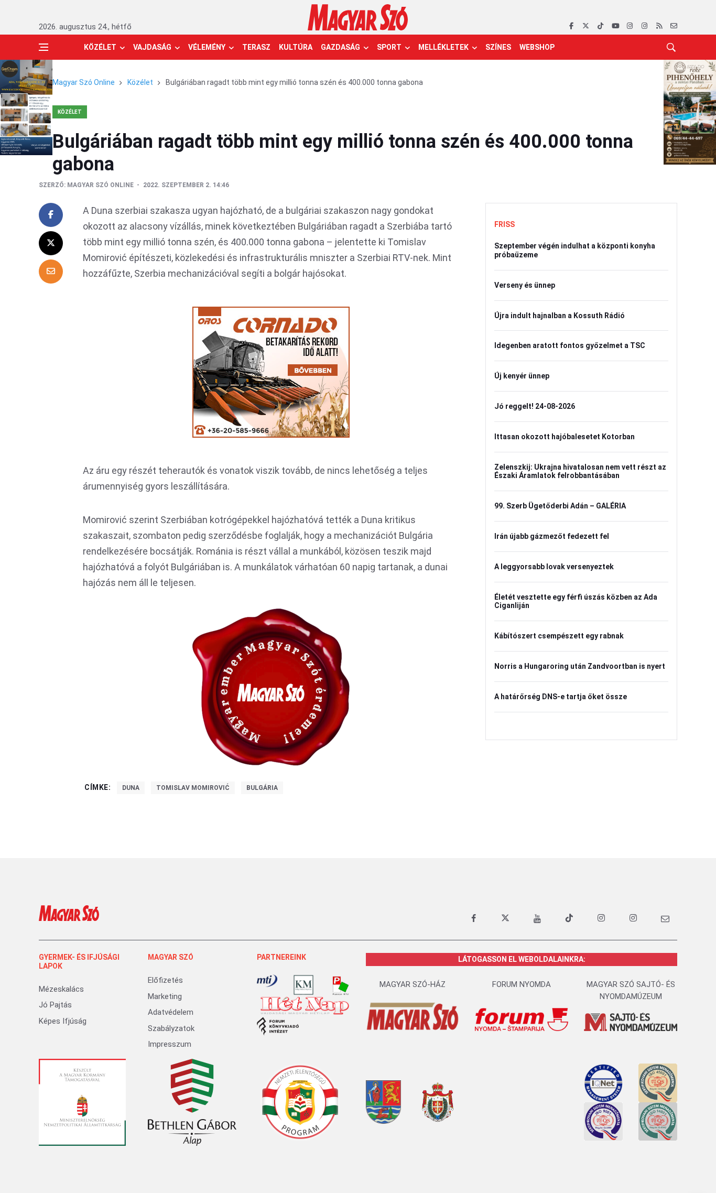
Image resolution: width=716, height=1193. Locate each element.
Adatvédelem (170, 1012)
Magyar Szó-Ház (412, 984)
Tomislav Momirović (193, 787)
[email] (673, 26)
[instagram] (629, 26)
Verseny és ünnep (524, 285)
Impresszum (169, 1044)
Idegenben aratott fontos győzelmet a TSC (569, 345)
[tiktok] (600, 26)
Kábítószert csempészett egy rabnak (559, 636)
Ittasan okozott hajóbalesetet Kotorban (564, 436)
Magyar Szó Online (83, 82)
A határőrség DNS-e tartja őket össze (560, 696)
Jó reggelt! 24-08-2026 (534, 406)
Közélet (100, 47)
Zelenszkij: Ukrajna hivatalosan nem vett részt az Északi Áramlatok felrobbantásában (580, 471)
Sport (389, 47)
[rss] (659, 26)
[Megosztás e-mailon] (51, 271)
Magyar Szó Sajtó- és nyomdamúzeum (631, 990)
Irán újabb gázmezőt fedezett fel (551, 536)
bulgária (262, 787)
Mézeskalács (61, 989)
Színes (498, 47)
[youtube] (615, 26)
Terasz (256, 47)
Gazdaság (340, 47)
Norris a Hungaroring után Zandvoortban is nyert (579, 666)
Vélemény (206, 47)
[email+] (665, 918)
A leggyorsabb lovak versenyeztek (554, 566)
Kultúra (295, 47)
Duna (130, 787)
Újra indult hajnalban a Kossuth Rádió (559, 315)
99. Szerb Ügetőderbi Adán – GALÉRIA (560, 506)
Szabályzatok (171, 1028)
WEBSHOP (537, 47)
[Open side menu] (43, 47)
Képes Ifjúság (62, 1021)
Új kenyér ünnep (521, 376)
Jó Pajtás (55, 1005)
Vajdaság (152, 47)
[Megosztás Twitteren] (51, 243)
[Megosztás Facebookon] (51, 215)
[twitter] (585, 26)
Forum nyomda (521, 984)
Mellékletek (443, 47)
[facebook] (571, 26)
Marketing (165, 996)
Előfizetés (165, 980)
